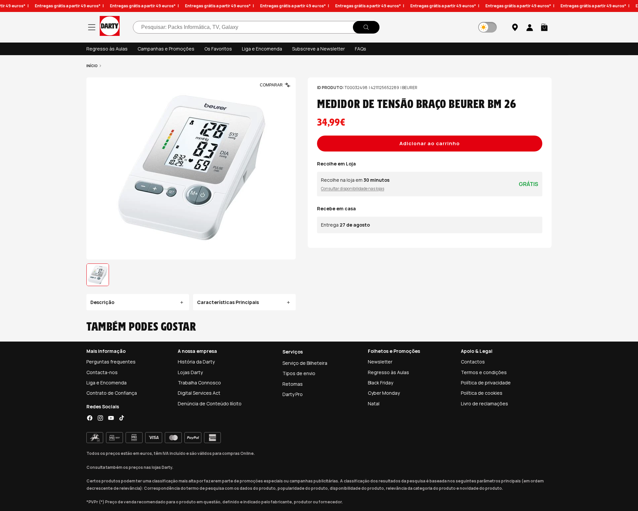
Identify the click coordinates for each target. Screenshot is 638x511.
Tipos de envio (298, 373)
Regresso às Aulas (107, 49)
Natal (373, 403)
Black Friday (380, 382)
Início (92, 65)
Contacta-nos (102, 372)
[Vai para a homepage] (110, 27)
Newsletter (380, 361)
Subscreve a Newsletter (318, 49)
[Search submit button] (366, 27)
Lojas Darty (190, 372)
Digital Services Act (199, 393)
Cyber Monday (384, 393)
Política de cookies (481, 393)
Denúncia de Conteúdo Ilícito (210, 403)
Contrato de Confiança (111, 393)
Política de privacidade (486, 382)
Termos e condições (484, 372)
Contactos (473, 361)
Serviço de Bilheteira (304, 363)
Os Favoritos (218, 49)
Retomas (292, 384)
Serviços (292, 352)
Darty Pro (292, 394)
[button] (544, 27)
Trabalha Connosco (199, 382)
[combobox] (256, 27)
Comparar (271, 85)
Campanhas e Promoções (166, 49)
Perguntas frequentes (111, 361)
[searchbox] (256, 27)
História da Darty (196, 361)
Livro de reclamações (484, 403)
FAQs (360, 49)
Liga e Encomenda (262, 49)
